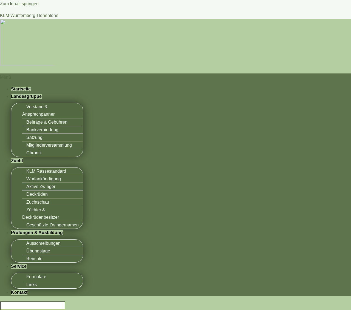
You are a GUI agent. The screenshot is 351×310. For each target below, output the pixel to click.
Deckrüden (37, 194)
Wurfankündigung (43, 179)
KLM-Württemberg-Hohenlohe (29, 15)
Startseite (21, 89)
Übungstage (38, 251)
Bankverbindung (42, 129)
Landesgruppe (26, 96)
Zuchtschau (37, 202)
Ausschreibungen (43, 243)
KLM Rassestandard (46, 171)
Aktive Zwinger (40, 186)
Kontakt (19, 292)
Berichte (34, 258)
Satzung (34, 137)
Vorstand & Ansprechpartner (38, 110)
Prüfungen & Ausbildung (37, 232)
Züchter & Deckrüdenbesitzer (40, 213)
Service (19, 266)
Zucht (17, 160)
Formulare (36, 276)
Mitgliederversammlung (49, 145)
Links (31, 284)
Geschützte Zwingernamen (52, 225)
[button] (175, 77)
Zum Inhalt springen (19, 3)
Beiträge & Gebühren (46, 122)
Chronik (34, 152)
